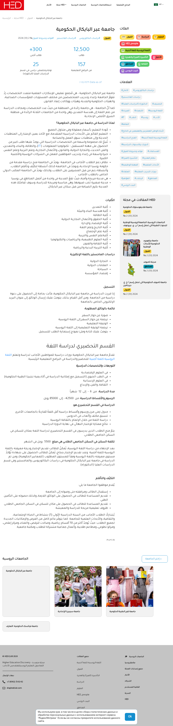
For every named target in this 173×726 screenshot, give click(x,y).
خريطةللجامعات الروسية (101, 5)
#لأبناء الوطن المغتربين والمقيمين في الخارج (142, 131)
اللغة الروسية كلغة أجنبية (136, 50)
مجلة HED (60, 5)
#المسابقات (153, 151)
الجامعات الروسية (78, 5)
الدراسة (143, 37)
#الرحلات (139, 178)
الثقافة (143, 64)
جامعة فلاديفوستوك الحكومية (137, 207)
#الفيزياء (125, 111)
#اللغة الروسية (155, 111)
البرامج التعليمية (123, 5)
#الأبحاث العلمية (151, 165)
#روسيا (144, 117)
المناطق (127, 64)
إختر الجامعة (152, 559)
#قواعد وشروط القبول (43, 38)
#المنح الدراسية (129, 138)
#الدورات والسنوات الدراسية (134, 145)
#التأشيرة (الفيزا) (129, 158)
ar (160, 5)
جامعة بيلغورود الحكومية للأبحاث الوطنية (151, 244)
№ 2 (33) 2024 (25, 38)
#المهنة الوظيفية (129, 165)
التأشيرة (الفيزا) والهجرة (135, 57)
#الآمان (124, 90)
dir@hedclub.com (14, 688)
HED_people (130, 44)
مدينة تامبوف (149, 262)
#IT (122, 117)
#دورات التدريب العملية (145, 172)
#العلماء (125, 172)
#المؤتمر (125, 178)
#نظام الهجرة (148, 158)
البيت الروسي (130, 71)
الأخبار (49, 5)
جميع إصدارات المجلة (134, 669)
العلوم (159, 37)
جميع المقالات (83, 657)
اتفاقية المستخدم (132, 687)
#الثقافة (125, 124)
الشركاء (128, 681)
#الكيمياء (138, 111)
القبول (30, 18)
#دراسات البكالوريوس (89, 38)
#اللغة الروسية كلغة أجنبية (154, 138)
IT (39, 146)
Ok (130, 717)
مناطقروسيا (130, 663)
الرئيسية (7, 18)
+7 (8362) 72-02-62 (15, 682)
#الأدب (156, 117)
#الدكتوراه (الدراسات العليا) (134, 104)
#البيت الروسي (128, 185)
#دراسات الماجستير (66, 38)
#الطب (132, 117)
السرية (128, 693)
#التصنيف (157, 104)
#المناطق (152, 178)
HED (127, 699)
